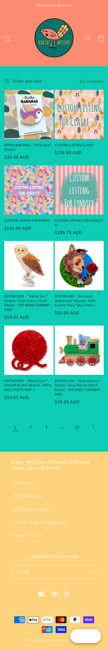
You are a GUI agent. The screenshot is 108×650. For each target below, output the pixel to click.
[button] (7, 38)
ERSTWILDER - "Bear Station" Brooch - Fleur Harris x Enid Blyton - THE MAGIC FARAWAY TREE (78, 387)
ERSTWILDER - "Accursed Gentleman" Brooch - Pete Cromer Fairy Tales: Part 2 (75, 300)
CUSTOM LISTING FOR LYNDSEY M (79, 222)
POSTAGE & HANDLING (32, 509)
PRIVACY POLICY (26, 535)
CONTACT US (23, 483)
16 (77, 426)
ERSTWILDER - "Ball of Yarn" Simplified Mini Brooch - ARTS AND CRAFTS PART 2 (27, 385)
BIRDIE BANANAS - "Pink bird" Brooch (27, 147)
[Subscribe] (90, 572)
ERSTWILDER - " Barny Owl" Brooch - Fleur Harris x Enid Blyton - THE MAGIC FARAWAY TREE (27, 303)
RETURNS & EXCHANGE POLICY (39, 522)
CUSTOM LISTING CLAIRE (74, 145)
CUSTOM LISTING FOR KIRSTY (27, 220)
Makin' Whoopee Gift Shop (46, 639)
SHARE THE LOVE (27, 496)
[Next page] (93, 427)
